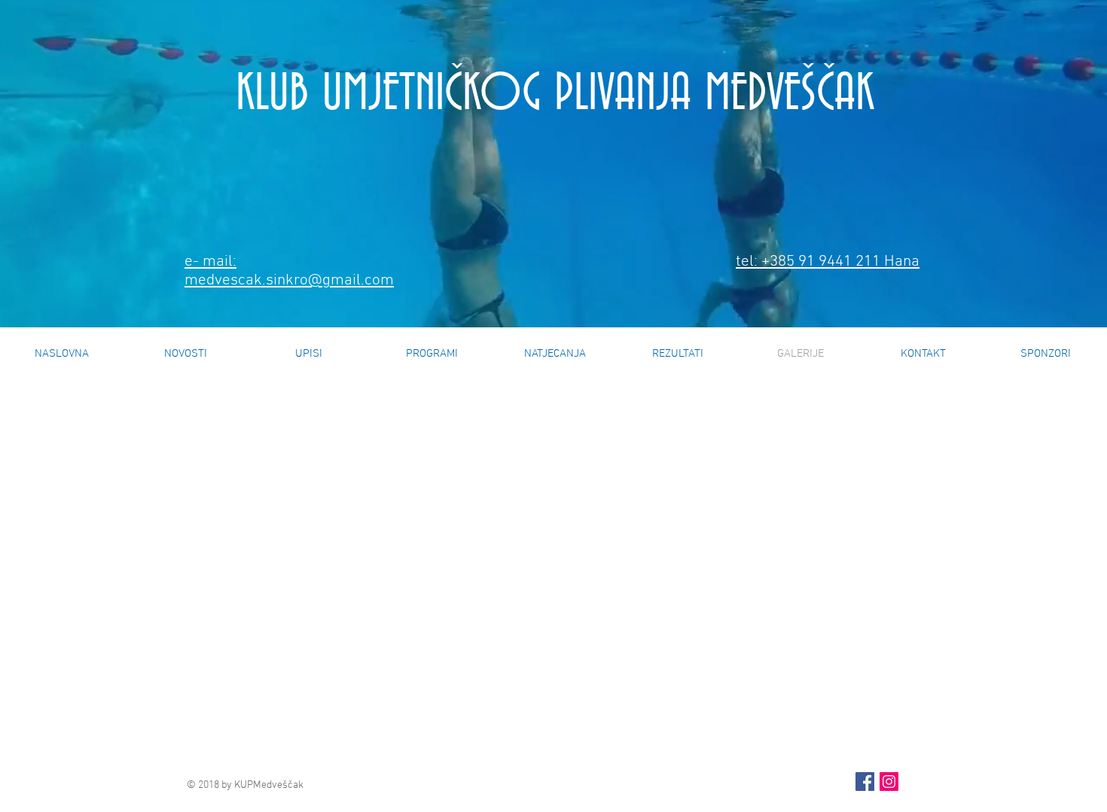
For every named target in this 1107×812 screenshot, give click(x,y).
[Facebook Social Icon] (864, 781)
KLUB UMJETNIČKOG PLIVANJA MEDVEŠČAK (555, 94)
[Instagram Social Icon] (889, 781)
